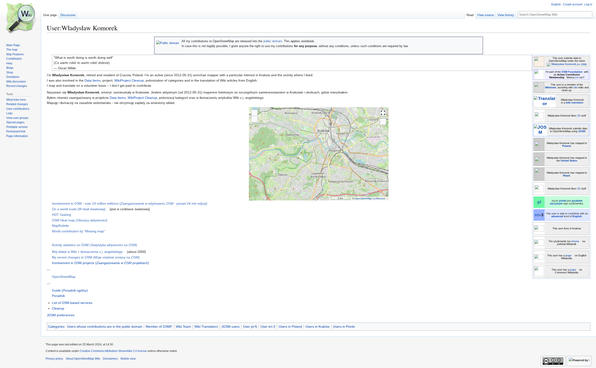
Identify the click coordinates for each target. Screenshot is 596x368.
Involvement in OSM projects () (100, 263)
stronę (575, 241)
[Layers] (383, 121)
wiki (575, 87)
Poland (566, 145)
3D (578, 115)
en (537, 215)
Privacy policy (54, 358)
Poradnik (58, 296)
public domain (272, 41)
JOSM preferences (60, 315)
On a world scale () (78, 209)
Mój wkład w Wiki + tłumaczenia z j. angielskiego (87, 252)
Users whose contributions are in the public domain (104, 326)
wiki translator (574, 102)
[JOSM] (540, 129)
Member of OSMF (159, 326)
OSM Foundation (572, 71)
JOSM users (230, 326)
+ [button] (254, 113)
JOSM (581, 131)
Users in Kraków (317, 326)
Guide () (70, 290)
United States (569, 160)
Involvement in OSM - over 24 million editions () (129, 203)
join (577, 77)
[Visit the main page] (20, 18)
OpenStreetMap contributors (370, 198)
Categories (56, 326)
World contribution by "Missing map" (78, 231)
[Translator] (544, 100)
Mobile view (128, 358)
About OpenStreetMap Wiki (83, 358)
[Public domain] (167, 43)
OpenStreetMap (63, 277)
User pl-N (250, 326)
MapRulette (60, 225)
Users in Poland (290, 326)
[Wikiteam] (539, 86)
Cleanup (58, 308)
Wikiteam (550, 87)
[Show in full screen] (383, 113)
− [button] (254, 119)
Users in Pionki (344, 326)
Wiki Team (183, 326)
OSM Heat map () (79, 220)
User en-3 (268, 326)
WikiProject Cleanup (129, 80)
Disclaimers (110, 358)
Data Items (93, 80)
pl (539, 202)
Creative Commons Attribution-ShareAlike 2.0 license (113, 351)
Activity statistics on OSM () (94, 245)
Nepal (566, 175)
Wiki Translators (206, 326)
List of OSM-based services (72, 303)
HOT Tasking (61, 215)
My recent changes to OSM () (96, 257)
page (569, 255)
